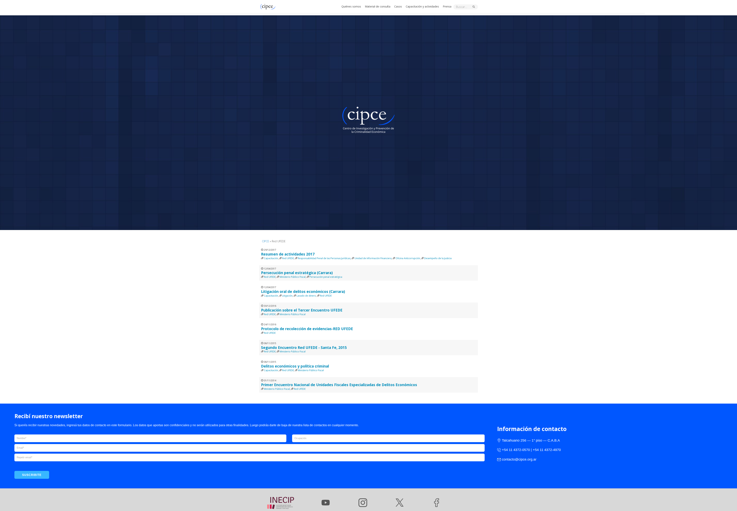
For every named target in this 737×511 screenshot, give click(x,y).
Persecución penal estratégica (326, 277)
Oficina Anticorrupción (408, 258)
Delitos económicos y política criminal (295, 366)
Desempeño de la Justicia (438, 258)
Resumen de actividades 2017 (288, 254)
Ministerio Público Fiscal (293, 277)
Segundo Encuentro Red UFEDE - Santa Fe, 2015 (304, 347)
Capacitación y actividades (422, 6)
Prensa (447, 6)
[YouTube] (325, 502)
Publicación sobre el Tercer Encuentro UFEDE (301, 310)
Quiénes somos (351, 6)
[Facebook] (436, 502)
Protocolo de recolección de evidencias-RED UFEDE (307, 328)
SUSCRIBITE (31, 474)
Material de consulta (377, 6)
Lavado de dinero (306, 295)
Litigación (287, 295)
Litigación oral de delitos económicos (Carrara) (303, 291)
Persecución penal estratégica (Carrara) (297, 272)
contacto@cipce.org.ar (519, 459)
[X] (400, 503)
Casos (398, 6)
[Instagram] (363, 502)
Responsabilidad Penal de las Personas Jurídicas (324, 258)
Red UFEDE (288, 258)
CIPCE (265, 241)
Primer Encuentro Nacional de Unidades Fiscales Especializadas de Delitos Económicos (339, 384)
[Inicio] (269, 6)
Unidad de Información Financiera (373, 258)
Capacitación (271, 258)
